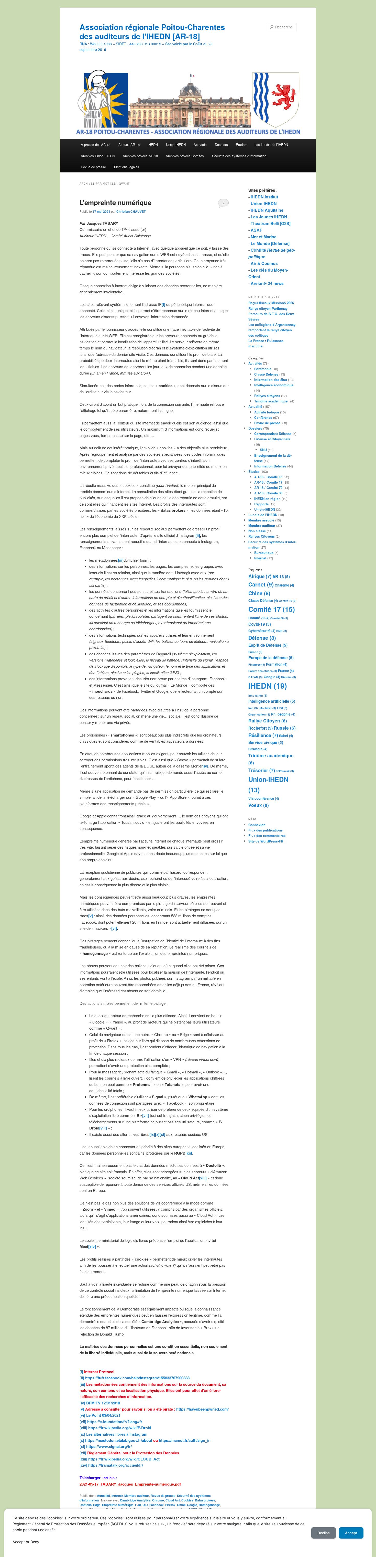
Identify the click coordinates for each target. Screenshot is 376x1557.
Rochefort (260, 728)
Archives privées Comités (185, 155)
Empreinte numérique (118, 1504)
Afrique (259, 576)
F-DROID (141, 1504)
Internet (117, 1495)
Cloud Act (172, 1500)
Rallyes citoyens (267, 395)
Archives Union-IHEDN (98, 155)
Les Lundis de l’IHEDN (271, 144)
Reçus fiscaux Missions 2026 (271, 302)
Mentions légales (126, 166)
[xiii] (83, 1459)
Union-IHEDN (176, 144)
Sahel (286, 735)
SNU (263, 449)
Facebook (156, 1504)
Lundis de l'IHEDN (262, 514)
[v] (82, 1409)
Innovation (257, 695)
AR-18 (281, 576)
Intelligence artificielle (271, 701)
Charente (284, 585)
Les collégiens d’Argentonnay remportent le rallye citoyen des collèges (271, 330)
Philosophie (283, 714)
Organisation (259, 714)
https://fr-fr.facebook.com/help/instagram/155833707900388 (137, 1378)
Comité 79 (258, 617)
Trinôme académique (270, 401)
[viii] (83, 1428)
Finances (256, 664)
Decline (323, 1533)
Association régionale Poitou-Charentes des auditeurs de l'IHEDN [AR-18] (152, 31)
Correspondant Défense (272, 433)
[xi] (82, 1446)
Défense (262, 637)
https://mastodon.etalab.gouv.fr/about (118, 1440)
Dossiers (221, 144)
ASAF (256, 230)
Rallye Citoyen (267, 721)
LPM (282, 708)
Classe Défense (266, 374)
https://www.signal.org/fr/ (109, 1446)
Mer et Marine (264, 237)
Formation (276, 664)
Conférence (263, 417)
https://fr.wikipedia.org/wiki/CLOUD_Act (124, 1459)
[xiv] (83, 1465)
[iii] (82, 1384)
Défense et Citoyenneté (272, 438)
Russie (285, 728)
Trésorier (261, 770)
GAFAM (255, 677)
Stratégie (257, 748)
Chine (259, 593)
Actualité (103, 1495)
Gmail (181, 1504)
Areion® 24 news (267, 283)
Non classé (257, 530)
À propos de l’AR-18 (95, 144)
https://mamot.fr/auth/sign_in (185, 1440)
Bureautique (263, 552)
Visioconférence (263, 798)
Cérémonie (262, 368)
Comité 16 (287, 601)
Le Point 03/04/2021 (103, 1415)
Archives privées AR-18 (140, 155)
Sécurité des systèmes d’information (239, 155)
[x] (82, 1440)
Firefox (170, 1504)
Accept (351, 1533)
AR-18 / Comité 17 (268, 482)
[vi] (82, 1415)
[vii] (83, 1421)
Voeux (258, 805)
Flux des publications (265, 830)
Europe (255, 652)
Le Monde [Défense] (270, 243)
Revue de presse (93, 166)
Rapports (261, 504)
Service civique (265, 742)
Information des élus (270, 379)
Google (192, 1504)
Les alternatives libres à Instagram (116, 1434)
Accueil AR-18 (129, 144)
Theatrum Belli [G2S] (271, 223)
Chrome (158, 1500)
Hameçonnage (209, 1504)
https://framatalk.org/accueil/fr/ (115, 1465)
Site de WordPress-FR (265, 841)
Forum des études (262, 671)
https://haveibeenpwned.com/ (202, 1409)
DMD (281, 631)
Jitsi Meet (267, 708)
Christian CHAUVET (131, 211)
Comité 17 (271, 609)
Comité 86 (279, 618)
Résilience (263, 735)
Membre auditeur (136, 1495)
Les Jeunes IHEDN (269, 217)
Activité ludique (266, 412)
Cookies (187, 1500)
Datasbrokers (205, 1500)
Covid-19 (259, 624)
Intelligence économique (273, 384)
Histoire (288, 677)
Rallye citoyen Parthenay (267, 308)
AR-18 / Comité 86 (268, 492)
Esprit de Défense (267, 645)
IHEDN (153, 144)
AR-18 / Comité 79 (268, 487)
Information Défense (270, 466)
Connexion (257, 824)
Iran (253, 708)
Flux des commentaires (266, 835)
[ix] (82, 1434)
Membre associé (261, 520)
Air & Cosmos (264, 263)
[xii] (83, 1453)
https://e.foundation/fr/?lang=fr (114, 1421)
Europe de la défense (271, 657)
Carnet (261, 584)
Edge (97, 1504)
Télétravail (285, 771)
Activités (200, 144)
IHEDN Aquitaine (267, 210)
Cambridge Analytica (135, 1500)
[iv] (82, 1403)
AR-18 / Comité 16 (268, 476)
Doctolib (86, 1504)
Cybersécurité (261, 630)
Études (241, 144)
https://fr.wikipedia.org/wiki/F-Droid (119, 1428)
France (286, 670)
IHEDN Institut (264, 197)
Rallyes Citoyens (261, 536)
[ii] (82, 1378)
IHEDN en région (267, 498)
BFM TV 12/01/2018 (103, 1403)
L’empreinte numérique (115, 202)
